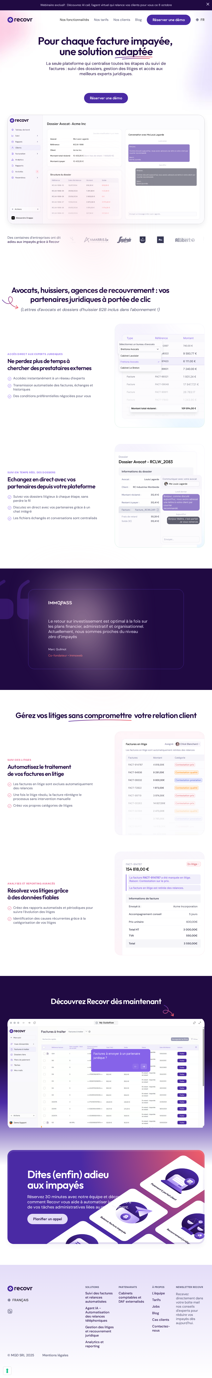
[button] (74, 20)
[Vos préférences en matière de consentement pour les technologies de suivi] (7, 1371)
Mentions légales (55, 1355)
